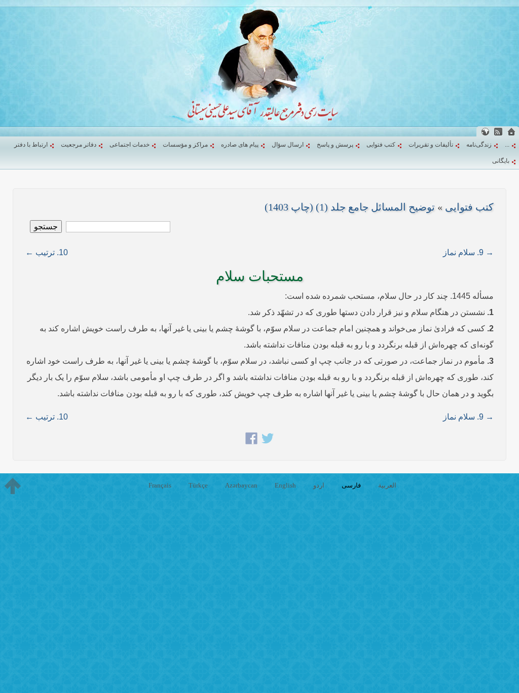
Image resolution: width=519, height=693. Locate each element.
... (507, 144)
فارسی (351, 485)
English (285, 485)
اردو (318, 485)
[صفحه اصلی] (511, 131)
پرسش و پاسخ (335, 144)
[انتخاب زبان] (485, 131)
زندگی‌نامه (479, 144)
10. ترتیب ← (46, 252)
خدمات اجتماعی (129, 144)
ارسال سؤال (288, 144)
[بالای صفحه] (13, 486)
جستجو (46, 226)
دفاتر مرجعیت (78, 144)
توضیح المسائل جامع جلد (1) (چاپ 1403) (350, 207)
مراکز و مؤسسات (185, 144)
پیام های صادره (239, 144)
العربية (387, 485)
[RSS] (498, 131)
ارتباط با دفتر (31, 144)
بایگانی (500, 160)
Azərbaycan (241, 485)
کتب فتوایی (380, 144)
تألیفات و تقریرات (431, 144)
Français (160, 485)
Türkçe (198, 485)
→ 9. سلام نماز (468, 252)
